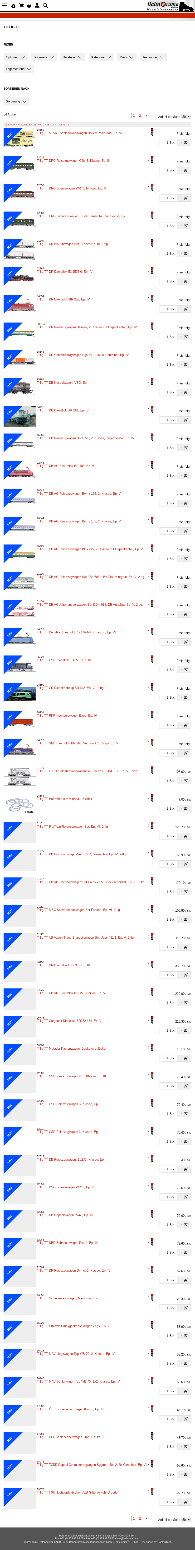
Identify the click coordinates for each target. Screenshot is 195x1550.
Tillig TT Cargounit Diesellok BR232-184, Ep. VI (69, 1021)
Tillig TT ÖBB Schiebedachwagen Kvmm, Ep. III (70, 1409)
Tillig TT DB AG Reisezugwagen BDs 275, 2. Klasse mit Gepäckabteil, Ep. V (90, 549)
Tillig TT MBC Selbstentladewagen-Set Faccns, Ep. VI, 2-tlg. (79, 910)
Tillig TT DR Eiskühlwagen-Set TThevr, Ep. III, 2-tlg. (73, 244)
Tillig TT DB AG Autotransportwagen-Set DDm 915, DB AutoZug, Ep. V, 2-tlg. (90, 604)
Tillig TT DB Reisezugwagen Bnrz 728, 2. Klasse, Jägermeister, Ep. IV (85, 438)
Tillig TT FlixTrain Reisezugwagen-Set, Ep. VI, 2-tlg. (73, 826)
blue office (122, 1542)
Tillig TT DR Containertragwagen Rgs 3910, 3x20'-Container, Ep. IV (83, 355)
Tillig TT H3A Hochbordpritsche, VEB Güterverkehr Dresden (78, 1492)
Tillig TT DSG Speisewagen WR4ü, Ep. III (66, 1187)
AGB (58, 1542)
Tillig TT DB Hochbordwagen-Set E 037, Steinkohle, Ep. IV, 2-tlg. (82, 854)
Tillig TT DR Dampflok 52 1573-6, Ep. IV (65, 271)
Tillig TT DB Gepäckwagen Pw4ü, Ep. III (65, 1215)
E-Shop (10, 125)
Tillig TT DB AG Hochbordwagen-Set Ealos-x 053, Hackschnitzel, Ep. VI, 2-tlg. (91, 882)
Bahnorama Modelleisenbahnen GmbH (91, 1542)
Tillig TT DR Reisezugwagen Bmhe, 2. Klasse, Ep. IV (74, 1270)
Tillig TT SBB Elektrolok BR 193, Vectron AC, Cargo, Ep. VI (78, 743)
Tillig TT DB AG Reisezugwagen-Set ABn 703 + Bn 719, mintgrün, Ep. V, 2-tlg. (91, 577)
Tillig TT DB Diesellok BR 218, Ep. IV (63, 410)
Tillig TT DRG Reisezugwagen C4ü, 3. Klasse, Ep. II (73, 160)
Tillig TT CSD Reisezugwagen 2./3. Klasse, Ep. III (71, 1076)
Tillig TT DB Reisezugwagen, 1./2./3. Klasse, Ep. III (72, 1159)
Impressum (30, 1542)
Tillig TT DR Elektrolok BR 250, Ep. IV (63, 299)
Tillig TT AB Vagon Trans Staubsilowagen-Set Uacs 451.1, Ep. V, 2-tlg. (86, 937)
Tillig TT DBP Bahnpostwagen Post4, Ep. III (67, 1243)
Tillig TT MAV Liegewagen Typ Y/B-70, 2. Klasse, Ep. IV (76, 1354)
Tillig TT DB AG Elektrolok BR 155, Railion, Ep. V (71, 993)
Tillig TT (63, 125)
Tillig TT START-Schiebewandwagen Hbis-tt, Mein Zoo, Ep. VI (79, 133)
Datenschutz (46, 1542)
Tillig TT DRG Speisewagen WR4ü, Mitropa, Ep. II (71, 188)
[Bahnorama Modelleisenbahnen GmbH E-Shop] (170, 10)
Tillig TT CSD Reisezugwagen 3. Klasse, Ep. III (69, 1104)
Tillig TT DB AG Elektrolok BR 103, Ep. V (65, 466)
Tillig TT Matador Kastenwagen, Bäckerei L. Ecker (71, 1048)
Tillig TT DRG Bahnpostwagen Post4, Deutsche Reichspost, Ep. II (82, 216)
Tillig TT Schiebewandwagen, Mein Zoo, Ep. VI (69, 1298)
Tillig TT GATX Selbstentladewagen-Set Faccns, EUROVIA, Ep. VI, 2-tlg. (87, 771)
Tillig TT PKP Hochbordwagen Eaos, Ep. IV (67, 715)
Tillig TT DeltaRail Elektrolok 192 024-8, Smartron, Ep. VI (76, 632)
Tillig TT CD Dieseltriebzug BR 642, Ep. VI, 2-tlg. (70, 688)
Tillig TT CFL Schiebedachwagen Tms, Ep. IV (68, 1437)
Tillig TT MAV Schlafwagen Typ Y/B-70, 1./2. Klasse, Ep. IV (78, 1381)
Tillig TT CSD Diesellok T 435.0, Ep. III (64, 660)
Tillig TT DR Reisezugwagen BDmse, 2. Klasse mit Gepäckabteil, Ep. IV (87, 327)
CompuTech (164, 1542)
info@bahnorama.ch (128, 1538)
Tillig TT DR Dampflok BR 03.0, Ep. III (63, 965)
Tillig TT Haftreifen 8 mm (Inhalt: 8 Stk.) (64, 799)
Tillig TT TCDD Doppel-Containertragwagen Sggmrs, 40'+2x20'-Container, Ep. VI (92, 1465)
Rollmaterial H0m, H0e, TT (36, 125)
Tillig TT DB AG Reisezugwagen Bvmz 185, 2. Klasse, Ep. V (79, 493)
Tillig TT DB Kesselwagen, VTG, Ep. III (64, 382)
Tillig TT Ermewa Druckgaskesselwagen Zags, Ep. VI (74, 1326)
